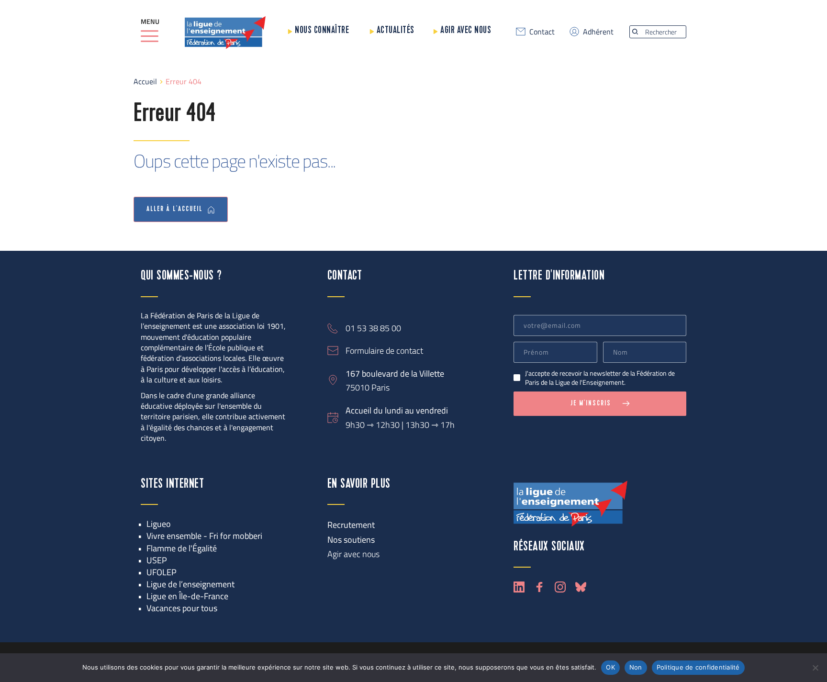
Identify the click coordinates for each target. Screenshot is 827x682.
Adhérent (598, 31)
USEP (156, 560)
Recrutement (351, 524)
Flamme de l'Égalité (181, 548)
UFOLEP (161, 572)
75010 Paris (368, 387)
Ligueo (158, 523)
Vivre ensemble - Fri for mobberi (204, 535)
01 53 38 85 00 (373, 328)
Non (635, 667)
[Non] (815, 667)
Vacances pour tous (181, 608)
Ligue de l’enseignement (190, 584)
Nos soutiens (351, 539)
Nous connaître (322, 30)
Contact (542, 31)
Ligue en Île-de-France (187, 596)
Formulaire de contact (384, 350)
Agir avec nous (465, 30)
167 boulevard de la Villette (395, 373)
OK (610, 667)
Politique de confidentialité (698, 667)
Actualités (395, 30)
